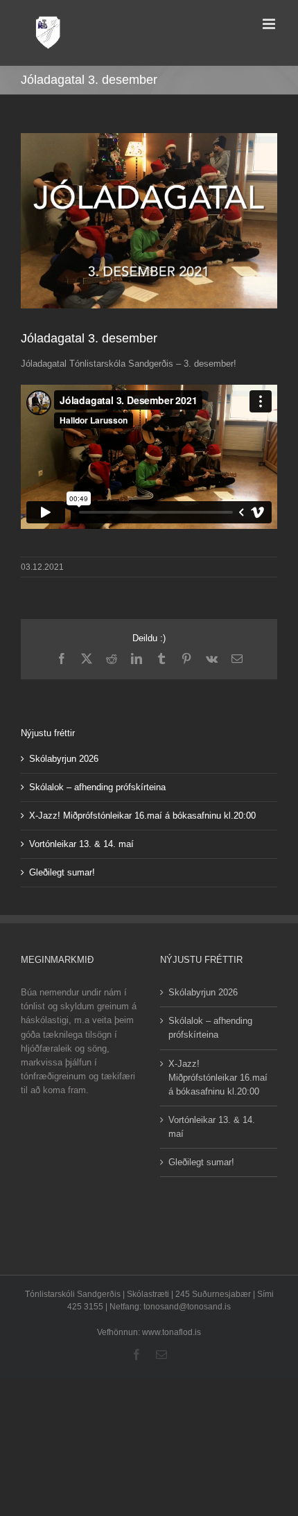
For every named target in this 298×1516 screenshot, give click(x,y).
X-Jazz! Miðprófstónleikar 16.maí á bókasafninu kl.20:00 (142, 815)
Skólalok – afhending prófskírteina (97, 787)
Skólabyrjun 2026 (63, 758)
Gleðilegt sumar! (62, 872)
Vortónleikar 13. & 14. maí (81, 844)
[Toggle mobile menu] (270, 24)
